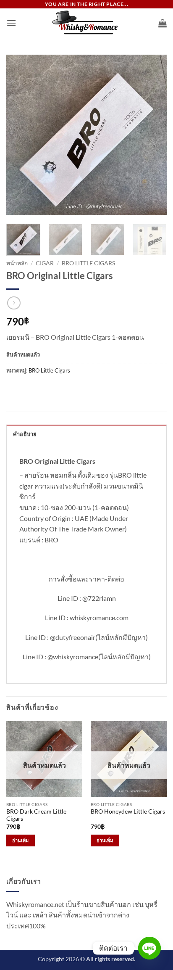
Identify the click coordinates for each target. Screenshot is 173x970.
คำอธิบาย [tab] (25, 434)
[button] (11, 23)
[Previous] (20, 135)
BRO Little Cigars (88, 263)
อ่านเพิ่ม (20, 840)
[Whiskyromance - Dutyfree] (86, 23)
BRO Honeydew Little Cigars (128, 811)
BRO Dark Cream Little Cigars (36, 815)
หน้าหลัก (17, 263)
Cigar (45, 263)
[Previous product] (13, 302)
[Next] (152, 135)
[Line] (149, 948)
